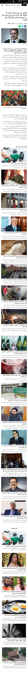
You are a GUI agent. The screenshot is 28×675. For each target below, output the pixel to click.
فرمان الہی (16, 1)
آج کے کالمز (7, 5)
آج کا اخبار (13, 5)
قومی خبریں (19, 24)
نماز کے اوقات (10, 1)
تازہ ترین (18, 5)
